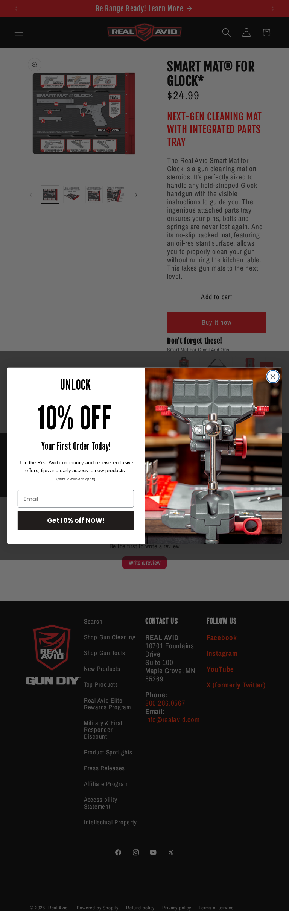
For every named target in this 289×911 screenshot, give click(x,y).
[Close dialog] (273, 376)
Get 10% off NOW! (76, 520)
